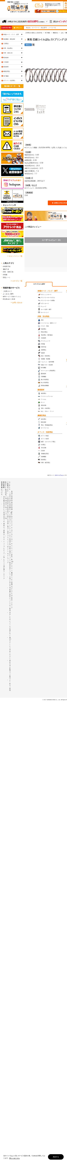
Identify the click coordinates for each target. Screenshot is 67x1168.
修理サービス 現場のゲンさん (12, 296)
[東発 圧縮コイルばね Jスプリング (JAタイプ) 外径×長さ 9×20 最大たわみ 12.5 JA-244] (30, 109)
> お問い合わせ (16, 303)
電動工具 (6, 269)
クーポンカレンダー (11, 534)
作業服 (5, 275)
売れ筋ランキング (11, 602)
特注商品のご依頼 (9, 299)
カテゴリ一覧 (6, 28)
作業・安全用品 (43, 316)
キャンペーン (11, 548)
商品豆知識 (11, 505)
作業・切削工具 (7, 53)
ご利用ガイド (7, 291)
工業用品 (6, 43)
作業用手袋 (6, 266)
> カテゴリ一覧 (16, 281)
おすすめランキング (11, 518)
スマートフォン (59, 475)
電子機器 (6, 76)
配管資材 (6, 57)
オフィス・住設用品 (45, 432)
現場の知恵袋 (11, 496)
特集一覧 (11, 556)
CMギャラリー (12, 566)
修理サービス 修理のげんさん (11, 583)
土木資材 (6, 62)
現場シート (6, 277)
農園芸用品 (42, 415)
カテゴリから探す (39, 284)
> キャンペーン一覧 (14, 256)
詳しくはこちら (14, 1158)
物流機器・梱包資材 (9, 39)
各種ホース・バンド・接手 (48, 291)
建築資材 (41, 390)
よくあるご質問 (8, 294)
